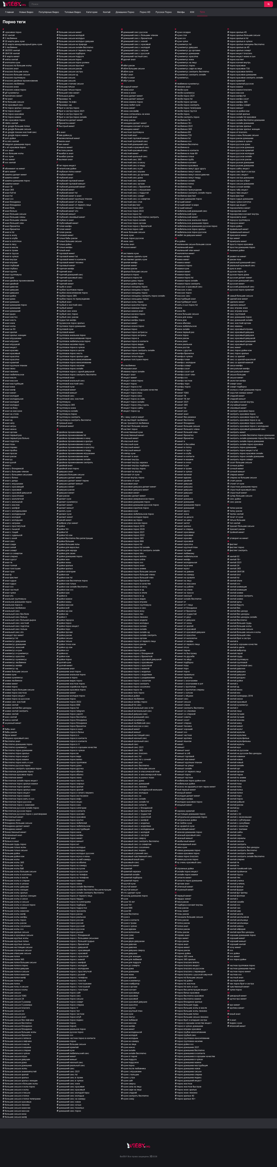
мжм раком (183, 338)
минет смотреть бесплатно (190, 708)
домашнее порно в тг (69, 744)
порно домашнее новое (188, 1068)
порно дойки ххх (185, 1044)
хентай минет (236, 726)
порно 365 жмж (185, 956)
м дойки (181, 241)
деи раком (64, 495)
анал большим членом (15, 220)
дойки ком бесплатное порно (73, 580)
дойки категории (66, 571)
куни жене (128, 974)
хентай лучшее (236, 714)
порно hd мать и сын (187, 986)
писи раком (183, 902)
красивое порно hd (132, 544)
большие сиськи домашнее (18, 1065)
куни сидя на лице (132, 1089)
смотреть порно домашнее (242, 447)
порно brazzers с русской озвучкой (194, 974)
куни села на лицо (132, 1086)
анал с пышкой (12, 529)
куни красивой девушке (135, 1001)
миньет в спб (183, 753)
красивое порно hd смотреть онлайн (141, 550)
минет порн (183, 668)
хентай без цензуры (239, 614)
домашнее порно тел (69, 1011)
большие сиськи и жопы (16, 1089)
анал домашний (12, 311)
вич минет (63, 144)
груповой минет (66, 332)
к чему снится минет (133, 417)
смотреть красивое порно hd (244, 417)
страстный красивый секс (242, 489)
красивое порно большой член (138, 577)
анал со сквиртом (13, 553)
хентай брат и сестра (240, 638)
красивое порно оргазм (135, 638)
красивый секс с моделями (137, 826)
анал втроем (10, 262)
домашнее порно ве (68, 753)
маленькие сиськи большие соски (194, 244)
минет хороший (184, 729)
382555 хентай (12, 50)
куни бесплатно (131, 914)
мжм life (181, 311)
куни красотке (130, 1005)
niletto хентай (11, 123)
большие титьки (66, 86)
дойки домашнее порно (70, 556)
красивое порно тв (132, 689)
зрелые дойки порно (133, 283)
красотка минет (131, 865)
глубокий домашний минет (71, 186)
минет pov (182, 411)
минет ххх (182, 732)
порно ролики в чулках (240, 141)
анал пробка (10, 450)
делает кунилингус (68, 502)
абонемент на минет (14, 168)
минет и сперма (185, 529)
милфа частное (184, 380)
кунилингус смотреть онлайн (191, 74)
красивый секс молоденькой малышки (142, 789)
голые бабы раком (67, 238)
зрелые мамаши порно (134, 308)
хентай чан (234, 908)
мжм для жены (184, 317)
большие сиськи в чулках (17, 1053)
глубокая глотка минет (69, 171)
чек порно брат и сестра (241, 983)
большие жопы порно (15, 920)
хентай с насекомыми (240, 817)
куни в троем (129, 923)
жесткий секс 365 (132, 159)
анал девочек (11, 286)
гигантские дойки (67, 168)
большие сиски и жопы (16, 989)
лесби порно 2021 (186, 96)
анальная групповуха (15, 598)
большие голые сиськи (15, 850)
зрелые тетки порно (133, 356)
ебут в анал (129, 77)
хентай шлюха (236, 926)
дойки (61, 526)
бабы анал (9, 729)
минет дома (183, 495)
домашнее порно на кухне (71, 868)
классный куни (130, 444)
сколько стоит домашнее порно (245, 389)
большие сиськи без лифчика (19, 1020)
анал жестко (10, 317)
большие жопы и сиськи (16, 902)
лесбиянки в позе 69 (187, 153)
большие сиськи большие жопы (20, 1032)
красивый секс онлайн (134, 798)
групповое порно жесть (70, 353)
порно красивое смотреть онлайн (246, 77)
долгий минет (65, 665)
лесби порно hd (184, 99)
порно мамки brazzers (240, 89)
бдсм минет (10, 735)
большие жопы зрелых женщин (20, 895)
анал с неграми (12, 523)
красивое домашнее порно (136, 502)
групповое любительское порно (74, 341)
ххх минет (234, 956)
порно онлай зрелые (239, 114)
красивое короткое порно (136, 508)
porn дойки (10, 138)
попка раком (183, 923)
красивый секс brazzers (135, 753)
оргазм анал (183, 883)
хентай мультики (237, 735)
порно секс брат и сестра (242, 171)
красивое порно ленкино (135, 617)
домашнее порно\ (67, 1026)
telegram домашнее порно (17, 144)
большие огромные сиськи (17, 950)
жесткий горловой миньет (136, 138)
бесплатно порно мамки (16, 759)
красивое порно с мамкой (136, 668)
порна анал (182, 944)
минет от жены (184, 623)
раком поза (235, 259)
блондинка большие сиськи (18, 823)
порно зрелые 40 (185, 1095)
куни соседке (184, 32)
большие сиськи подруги (71, 56)
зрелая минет (130, 265)
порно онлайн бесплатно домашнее (247, 120)
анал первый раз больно (16, 438)
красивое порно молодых (136, 623)
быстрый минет (66, 126)
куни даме (128, 938)
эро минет (234, 1005)
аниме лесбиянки (13, 680)
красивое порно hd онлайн (136, 547)
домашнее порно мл (68, 844)
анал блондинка (12, 202)
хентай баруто (236, 605)
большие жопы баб (14, 868)
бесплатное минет (13, 777)
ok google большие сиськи (17, 129)
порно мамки (236, 86)
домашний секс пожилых (71, 1108)
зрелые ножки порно (133, 326)
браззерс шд (65, 105)
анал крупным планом (15, 365)
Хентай (106, 12)
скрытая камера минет (241, 392)
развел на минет (237, 256)
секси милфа (236, 365)
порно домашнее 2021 (188, 1047)
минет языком (184, 741)
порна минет (183, 947)
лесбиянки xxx (184, 141)
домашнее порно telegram (71, 711)
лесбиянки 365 (184, 129)
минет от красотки (186, 635)
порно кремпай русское (241, 83)
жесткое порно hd (132, 214)
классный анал (130, 441)
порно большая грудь (187, 1005)
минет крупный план (187, 547)
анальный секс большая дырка (20, 620)
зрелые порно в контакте (135, 341)
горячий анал (65, 271)
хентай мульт (236, 729)
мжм (179, 308)
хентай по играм (237, 780)
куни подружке (131, 1062)
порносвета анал (237, 217)
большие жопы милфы (15, 917)
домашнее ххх (65, 1035)
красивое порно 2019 (134, 526)
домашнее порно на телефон (72, 874)
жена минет (129, 108)
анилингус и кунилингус (16, 653)
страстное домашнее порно (243, 486)
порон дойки (235, 226)
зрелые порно (130, 329)
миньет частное (185, 777)
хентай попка (236, 789)
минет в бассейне (186, 444)
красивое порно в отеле (135, 592)
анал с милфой (11, 508)
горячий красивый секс (70, 277)
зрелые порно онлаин (134, 347)
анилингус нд (11, 668)
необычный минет (186, 841)
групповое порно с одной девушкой (76, 371)
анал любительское (14, 374)
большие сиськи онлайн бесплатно (75, 47)
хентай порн (235, 795)
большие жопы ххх (14, 929)
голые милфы (65, 247)
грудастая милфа (67, 320)
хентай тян (234, 877)
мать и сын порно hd (187, 305)
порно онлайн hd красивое (242, 117)
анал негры (10, 426)
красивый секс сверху (134, 838)
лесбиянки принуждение (189, 189)
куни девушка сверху (134, 950)
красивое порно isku (133, 553)
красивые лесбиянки (133, 698)
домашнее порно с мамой (71, 959)
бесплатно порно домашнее (18, 750)
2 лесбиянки (10, 38)
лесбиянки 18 (183, 120)
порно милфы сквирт (239, 105)
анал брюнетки (12, 229)
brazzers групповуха (14, 77)
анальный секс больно (15, 617)
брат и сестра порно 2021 (71, 111)
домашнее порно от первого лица (75, 895)
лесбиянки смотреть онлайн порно (194, 192)
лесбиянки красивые (187, 165)
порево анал (183, 935)
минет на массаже (186, 583)
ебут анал (128, 74)
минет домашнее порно (189, 505)
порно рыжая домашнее (241, 162)
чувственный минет (239, 986)
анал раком (10, 456)
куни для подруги (132, 962)
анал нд (8, 420)
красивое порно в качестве (137, 583)
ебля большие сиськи (134, 68)
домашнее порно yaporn (70, 714)
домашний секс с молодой (136, 47)
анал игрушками (12, 338)
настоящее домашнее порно (191, 814)
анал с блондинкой (14, 468)
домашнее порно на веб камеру (74, 859)
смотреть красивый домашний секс (247, 429)
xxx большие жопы (14, 153)
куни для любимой (132, 959)
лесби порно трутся (187, 111)
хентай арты (235, 602)
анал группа (10, 271)
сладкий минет (237, 395)
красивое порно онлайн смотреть (140, 635)
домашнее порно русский (71, 926)
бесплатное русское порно (17, 811)
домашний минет (67, 1056)
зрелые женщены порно (135, 286)
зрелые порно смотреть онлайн (139, 350)
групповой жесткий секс (71, 383)
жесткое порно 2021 (133, 208)
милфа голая (183, 359)
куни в (126, 917)
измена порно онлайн (134, 371)
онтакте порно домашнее (189, 880)
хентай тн (234, 865)
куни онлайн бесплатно (134, 1053)
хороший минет (237, 938)
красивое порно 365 (133, 538)
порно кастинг (236, 59)
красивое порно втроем (135, 602)
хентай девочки (237, 668)
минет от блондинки (187, 608)
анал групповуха (12, 274)
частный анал (236, 977)
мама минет (183, 259)
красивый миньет (132, 732)
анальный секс (12, 611)
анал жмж (9, 323)
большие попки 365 (14, 959)
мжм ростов (183, 347)
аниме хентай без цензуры (17, 708)
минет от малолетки (187, 638)
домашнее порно (67, 698)
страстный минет (238, 492)
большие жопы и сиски (16, 898)
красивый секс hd (132, 756)
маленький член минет (188, 250)
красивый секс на (132, 795)
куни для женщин (132, 956)
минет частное (184, 735)
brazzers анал (11, 68)
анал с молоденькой (14, 514)
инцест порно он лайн (134, 399)
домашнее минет (67, 692)
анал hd (8, 195)
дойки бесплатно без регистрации (75, 538)
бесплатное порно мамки (17, 795)
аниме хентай (11, 705)
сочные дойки (236, 465)
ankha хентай (11, 59)
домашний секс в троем (70, 1077)
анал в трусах (11, 253)
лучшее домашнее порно (189, 199)
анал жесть (10, 320)
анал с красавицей (14, 486)
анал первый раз (13, 435)
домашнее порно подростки (72, 908)
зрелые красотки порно (135, 305)
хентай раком (236, 805)
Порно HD (145, 12)
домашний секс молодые (71, 1095)
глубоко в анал (66, 220)
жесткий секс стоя (132, 202)
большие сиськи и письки (17, 1092)
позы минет (183, 911)
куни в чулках (130, 926)
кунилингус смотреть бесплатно (193, 71)
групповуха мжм (67, 408)
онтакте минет (184, 877)
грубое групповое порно (70, 289)
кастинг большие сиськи (135, 426)
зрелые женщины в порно (136, 289)
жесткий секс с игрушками (136, 189)
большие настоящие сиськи (18, 947)
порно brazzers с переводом (191, 971)
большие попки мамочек (16, 974)
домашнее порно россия (70, 923)
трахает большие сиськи (241, 526)
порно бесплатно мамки (189, 998)
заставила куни (131, 253)
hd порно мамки (12, 117)
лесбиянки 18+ (184, 123)
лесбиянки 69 (184, 132)
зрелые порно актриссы (135, 332)
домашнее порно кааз (69, 805)
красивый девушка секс (135, 714)
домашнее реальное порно (72, 1029)
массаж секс (183, 295)
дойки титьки (65, 641)
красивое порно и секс (134, 608)
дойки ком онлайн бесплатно (73, 586)
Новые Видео (26, 12)
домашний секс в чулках (71, 1080)
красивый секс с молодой (136, 832)
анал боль (9, 208)
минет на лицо (184, 580)
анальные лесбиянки (15, 608)
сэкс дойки (235, 499)
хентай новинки (237, 756)
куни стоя (182, 35)
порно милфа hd (237, 96)
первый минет (184, 895)
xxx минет (9, 159)
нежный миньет (185, 838)
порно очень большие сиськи (244, 135)
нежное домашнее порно (189, 832)
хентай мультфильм (239, 738)
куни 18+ (127, 905)
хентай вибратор (237, 650)
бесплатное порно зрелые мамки (21, 783)
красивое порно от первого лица (139, 641)
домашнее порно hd (68, 708)
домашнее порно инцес (70, 802)
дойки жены (64, 562)
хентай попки (236, 792)
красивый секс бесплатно (136, 765)
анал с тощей (11, 532)
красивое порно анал (133, 565)
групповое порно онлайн (70, 368)
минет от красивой (186, 629)
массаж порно (184, 292)
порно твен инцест (238, 192)
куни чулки (182, 41)
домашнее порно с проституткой (74, 971)
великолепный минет (69, 138)
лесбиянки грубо (185, 159)
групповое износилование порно (74, 338)
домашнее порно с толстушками (74, 983)
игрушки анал (130, 368)
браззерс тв (64, 99)
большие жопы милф (15, 914)
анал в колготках (13, 241)
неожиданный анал (186, 844)
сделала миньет (237, 305)
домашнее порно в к (68, 735)
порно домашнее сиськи (189, 1071)
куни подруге (130, 1059)
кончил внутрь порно (133, 477)
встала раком (65, 150)
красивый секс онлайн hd (136, 802)
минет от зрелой (185, 626)
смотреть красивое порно (242, 414)
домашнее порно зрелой (70, 789)
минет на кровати (186, 577)
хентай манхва (236, 720)
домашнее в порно (67, 677)
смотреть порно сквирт (241, 459)
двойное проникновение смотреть (75, 462)
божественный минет (15, 832)
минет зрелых (184, 526)
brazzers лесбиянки (14, 83)
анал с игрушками (13, 483)
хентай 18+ (234, 559)
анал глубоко (11, 268)
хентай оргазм (236, 771)
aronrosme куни (12, 62)
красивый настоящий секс (136, 735)
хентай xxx (234, 583)
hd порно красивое (14, 114)
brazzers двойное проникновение (21, 80)
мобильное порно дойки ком (191, 780)
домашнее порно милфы (70, 835)
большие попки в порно (16, 965)
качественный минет (133, 435)
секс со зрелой (237, 356)
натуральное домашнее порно (192, 817)
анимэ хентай (11, 714)
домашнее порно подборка (72, 905)
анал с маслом (12, 505)
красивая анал (130, 483)
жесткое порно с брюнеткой (137, 226)
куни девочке (130, 947)
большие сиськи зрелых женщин (21, 1080)
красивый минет (131, 729)
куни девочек (130, 944)
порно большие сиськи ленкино (192, 1017)
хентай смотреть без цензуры (244, 847)
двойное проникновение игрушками (76, 453)
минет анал (182, 414)
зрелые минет (130, 323)
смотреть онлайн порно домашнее (246, 441)
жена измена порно (133, 102)
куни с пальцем (131, 1074)
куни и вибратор (131, 983)
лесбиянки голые (185, 156)
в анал (61, 132)
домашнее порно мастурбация (74, 829)
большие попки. (12, 983)
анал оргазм (10, 432)
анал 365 (9, 189)
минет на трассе (185, 592)
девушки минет (66, 492)
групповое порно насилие (71, 365)
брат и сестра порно (68, 108)
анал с (7, 465)
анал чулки (10, 592)
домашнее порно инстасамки (73, 795)
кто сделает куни (132, 892)
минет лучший (184, 550)
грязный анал (65, 423)
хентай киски (236, 698)
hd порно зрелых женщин (17, 108)
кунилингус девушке (187, 47)
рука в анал (235, 268)
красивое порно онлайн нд (136, 632)
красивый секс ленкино (135, 786)
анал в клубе (11, 238)
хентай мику (235, 723)
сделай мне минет (238, 299)
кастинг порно (130, 429)
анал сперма (11, 556)
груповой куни (65, 329)
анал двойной (11, 283)
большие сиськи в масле (16, 1044)
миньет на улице (185, 765)
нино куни (182, 847)
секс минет (235, 347)
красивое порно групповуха (137, 605)
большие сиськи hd (14, 1011)
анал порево (10, 447)
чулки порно (235, 989)
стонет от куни (236, 483)
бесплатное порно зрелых (17, 786)
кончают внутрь (131, 459)
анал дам (9, 277)
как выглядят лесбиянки (135, 420)
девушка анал (65, 471)
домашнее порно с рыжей (71, 974)
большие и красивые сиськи (18, 935)
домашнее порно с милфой (72, 962)
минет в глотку (184, 447)
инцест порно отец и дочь (136, 405)
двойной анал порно (68, 468)
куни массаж (129, 1023)
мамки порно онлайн (187, 280)
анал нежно (10, 429)
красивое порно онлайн (135, 629)
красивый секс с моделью (136, 823)
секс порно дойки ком (240, 350)
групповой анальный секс (71, 380)
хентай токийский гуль (240, 868)
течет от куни (236, 517)
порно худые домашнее (241, 199)
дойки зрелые (65, 565)
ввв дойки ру (65, 135)
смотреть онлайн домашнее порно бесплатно (252, 438)
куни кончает (129, 989)
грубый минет (65, 308)
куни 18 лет (129, 902)
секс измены (236, 326)
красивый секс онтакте (135, 805)
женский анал (130, 117)
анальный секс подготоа (16, 626)
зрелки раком (130, 268)
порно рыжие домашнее (241, 165)
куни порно (128, 1065)
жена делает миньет (133, 99)
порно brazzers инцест (188, 965)
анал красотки (11, 359)
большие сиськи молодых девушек (76, 41)
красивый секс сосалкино (136, 847)
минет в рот (183, 465)
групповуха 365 (66, 405)
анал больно (10, 211)
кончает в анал (130, 456)
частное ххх (235, 974)
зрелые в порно (131, 274)
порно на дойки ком (239, 111)
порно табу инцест (238, 189)
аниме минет (11, 683)
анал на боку (11, 408)
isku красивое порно (14, 120)
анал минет (10, 392)
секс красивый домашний (242, 341)
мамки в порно (184, 265)
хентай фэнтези (237, 895)
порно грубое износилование (191, 1032)
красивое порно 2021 (133, 532)
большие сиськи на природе (72, 44)
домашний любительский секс (73, 1053)
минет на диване (185, 571)
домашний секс (66, 1068)
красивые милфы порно (135, 702)
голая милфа (65, 226)
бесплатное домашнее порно (18, 771)
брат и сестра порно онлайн (72, 117)
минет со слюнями (186, 711)
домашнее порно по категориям (74, 902)
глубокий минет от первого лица (74, 205)
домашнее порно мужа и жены (74, 856)
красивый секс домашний (136, 783)
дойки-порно (65, 659)
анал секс (9, 541)
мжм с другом (184, 350)
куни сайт (128, 1080)
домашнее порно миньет (71, 841)
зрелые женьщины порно (136, 299)
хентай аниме (236, 592)
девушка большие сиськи (71, 474)
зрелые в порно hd (132, 277)
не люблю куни (184, 823)
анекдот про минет (14, 635)
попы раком (183, 932)
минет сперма (184, 723)
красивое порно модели (135, 620)
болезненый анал (13, 835)
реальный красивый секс (242, 265)
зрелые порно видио (133, 344)
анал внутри (10, 259)
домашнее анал (66, 668)
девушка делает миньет (70, 483)
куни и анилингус (131, 980)
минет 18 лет (183, 399)
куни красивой (130, 998)
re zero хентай (11, 141)
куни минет (129, 1029)
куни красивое (130, 995)
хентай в (233, 641)
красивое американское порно (138, 499)
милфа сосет (183, 368)
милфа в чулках (185, 356)
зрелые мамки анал (133, 311)
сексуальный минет (239, 371)
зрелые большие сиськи (135, 271)
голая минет (64, 229)
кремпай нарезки (132, 871)
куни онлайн (129, 1050)
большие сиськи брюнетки (17, 1035)
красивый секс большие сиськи (139, 768)
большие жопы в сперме (16, 880)
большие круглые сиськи (17, 944)
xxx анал (9, 150)
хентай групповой (238, 662)
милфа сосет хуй (185, 371)
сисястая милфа (237, 380)
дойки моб (63, 608)
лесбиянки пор (184, 186)
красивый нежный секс (135, 738)
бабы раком (10, 732)
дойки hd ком (65, 535)
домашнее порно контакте (71, 811)
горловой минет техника (70, 262)
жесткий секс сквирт (133, 195)
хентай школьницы (238, 923)
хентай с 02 (235, 814)
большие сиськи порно (70, 59)
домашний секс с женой (135, 41)
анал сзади (10, 544)
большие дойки (12, 853)
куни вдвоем (129, 929)
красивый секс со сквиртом (137, 844)
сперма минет (236, 474)
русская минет (237, 283)
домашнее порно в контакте (72, 741)
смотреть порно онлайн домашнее (246, 456)
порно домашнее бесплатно (191, 1050)
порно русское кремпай (241, 150)
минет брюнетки (185, 438)
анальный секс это (14, 632)
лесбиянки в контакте (188, 150)
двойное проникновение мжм (73, 456)
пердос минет (184, 898)
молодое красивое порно (189, 802)
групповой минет (67, 389)
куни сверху (129, 1083)
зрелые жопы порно (133, 302)
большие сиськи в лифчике (18, 1041)
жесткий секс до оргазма (136, 174)
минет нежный (184, 595)
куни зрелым (129, 977)
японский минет (237, 1026)
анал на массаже (13, 411)
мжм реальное (184, 344)
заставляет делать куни (135, 259)
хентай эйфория (237, 929)
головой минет (65, 235)
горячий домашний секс (70, 274)
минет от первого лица (188, 644)
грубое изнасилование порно (73, 292)
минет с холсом (185, 692)
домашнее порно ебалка (70, 771)
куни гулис (128, 935)
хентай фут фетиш (238, 892)
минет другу (183, 511)
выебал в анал (65, 153)
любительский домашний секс (192, 211)
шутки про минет (238, 998)
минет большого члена (188, 429)
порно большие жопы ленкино (192, 1011)
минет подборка (185, 662)
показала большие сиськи (190, 917)
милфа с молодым (186, 362)
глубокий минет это (68, 211)
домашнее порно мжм (69, 832)
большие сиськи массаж (16, 1111)
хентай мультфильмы (240, 741)
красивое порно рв (132, 647)
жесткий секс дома (133, 177)
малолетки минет (185, 253)
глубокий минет (66, 189)
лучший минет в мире (188, 205)
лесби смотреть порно (188, 117)
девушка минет (66, 486)
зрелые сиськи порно (134, 353)
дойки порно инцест (68, 626)
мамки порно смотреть (188, 283)
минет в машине (185, 459)
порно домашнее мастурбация (192, 1065)
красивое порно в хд (133, 595)
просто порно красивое (241, 244)
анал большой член (14, 223)
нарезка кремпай (185, 811)
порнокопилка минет (239, 208)
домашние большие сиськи (72, 1044)
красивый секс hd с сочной (137, 759)
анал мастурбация (13, 383)
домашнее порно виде (69, 756)
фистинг (233, 544)
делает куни (64, 499)
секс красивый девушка (241, 332)
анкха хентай (11, 720)
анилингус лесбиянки (15, 662)
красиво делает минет (134, 495)
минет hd (181, 408)
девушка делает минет (70, 477)
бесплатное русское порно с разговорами (25, 814)
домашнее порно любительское (74, 826)
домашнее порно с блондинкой (74, 935)
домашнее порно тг (68, 1008)
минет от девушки (186, 620)
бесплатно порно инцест (16, 756)
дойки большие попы (69, 544)
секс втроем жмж (238, 308)
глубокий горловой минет (71, 180)
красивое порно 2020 (134, 529)
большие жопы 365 (14, 862)
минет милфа (183, 559)
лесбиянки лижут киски (189, 171)
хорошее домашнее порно (242, 935)
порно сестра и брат (239, 180)
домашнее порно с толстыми (73, 989)
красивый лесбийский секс (136, 723)
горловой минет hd (68, 256)
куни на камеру (131, 1041)
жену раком (129, 120)
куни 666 (127, 908)
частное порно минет (240, 971)
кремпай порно (130, 880)
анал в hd (9, 232)
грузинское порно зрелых (71, 323)
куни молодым (130, 1038)
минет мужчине (185, 565)
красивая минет (131, 492)
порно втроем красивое (189, 1029)
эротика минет (236, 1008)
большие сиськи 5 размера (18, 1005)
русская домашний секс (241, 280)
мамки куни (183, 268)
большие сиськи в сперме (17, 1050)
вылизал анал (65, 159)
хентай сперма (236, 859)
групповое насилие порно (71, 344)
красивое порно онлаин (135, 626)
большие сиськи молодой (71, 35)
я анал (232, 1020)
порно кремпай (237, 80)
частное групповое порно (242, 965)
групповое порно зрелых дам (73, 356)
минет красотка (185, 544)
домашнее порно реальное (72, 917)
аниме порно (11, 686)
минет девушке (184, 489)
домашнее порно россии (70, 920)
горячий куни (65, 280)
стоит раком (235, 480)
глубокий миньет (67, 214)
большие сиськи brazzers (17, 1008)
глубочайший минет (68, 223)
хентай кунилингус (238, 705)
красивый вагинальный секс (137, 711)
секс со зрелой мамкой (241, 362)
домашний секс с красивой (136, 44)
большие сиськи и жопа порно (19, 1086)
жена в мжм (129, 92)
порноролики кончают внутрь (244, 214)
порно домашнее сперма (189, 1074)
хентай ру (234, 808)
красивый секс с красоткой (137, 817)
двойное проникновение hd (72, 435)
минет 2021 (182, 402)
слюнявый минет (237, 408)
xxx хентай (10, 162)
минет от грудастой (186, 614)
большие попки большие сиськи (20, 962)
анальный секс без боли (16, 614)
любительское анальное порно (192, 220)
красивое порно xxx (133, 562)
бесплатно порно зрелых (16, 753)
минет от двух (184, 617)
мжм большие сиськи (188, 314)
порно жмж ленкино (187, 1092)
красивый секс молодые (135, 792)
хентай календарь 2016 (241, 695)
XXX (192, 12)
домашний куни (66, 1050)
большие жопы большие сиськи (20, 871)
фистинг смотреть (238, 550)
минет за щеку (184, 520)
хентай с (233, 811)
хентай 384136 (236, 571)
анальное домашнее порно (17, 602)
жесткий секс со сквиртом (136, 199)
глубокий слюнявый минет (71, 217)
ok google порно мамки (16, 135)
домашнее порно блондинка (72, 720)
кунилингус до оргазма (188, 50)
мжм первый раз (185, 332)
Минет (180, 389)
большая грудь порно (15, 844)
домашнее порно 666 (69, 705)
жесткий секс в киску (134, 162)
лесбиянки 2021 (185, 126)
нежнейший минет (186, 829)
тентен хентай (236, 514)
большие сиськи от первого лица (74, 50)
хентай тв (234, 862)
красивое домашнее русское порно (141, 505)
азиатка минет (11, 177)
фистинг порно (236, 547)
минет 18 (181, 395)
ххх (231, 950)
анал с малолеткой (14, 499)
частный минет (237, 980)
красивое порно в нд (133, 589)
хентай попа (235, 786)
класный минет (130, 438)
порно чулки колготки (240, 202)
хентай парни (236, 774)
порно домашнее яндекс (189, 1077)
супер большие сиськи (240, 495)
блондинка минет (13, 829)
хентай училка (236, 880)
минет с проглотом (186, 686)
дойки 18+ (63, 529)
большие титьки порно (69, 89)
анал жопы (10, 326)
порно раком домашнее (241, 138)
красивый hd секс (132, 705)
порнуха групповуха (239, 220)
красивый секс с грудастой (137, 814)
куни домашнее (131, 971)
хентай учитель (237, 883)
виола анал (64, 141)
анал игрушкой (12, 344)
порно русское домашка (241, 147)
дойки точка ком (67, 644)
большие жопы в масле (16, 877)
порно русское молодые (241, 153)
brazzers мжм (11, 86)
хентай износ (236, 689)
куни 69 (127, 911)
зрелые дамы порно (133, 280)
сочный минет (236, 468)
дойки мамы (64, 602)
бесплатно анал (12, 741)
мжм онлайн (183, 329)
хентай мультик (237, 732)
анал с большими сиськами (18, 474)
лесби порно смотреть (188, 105)
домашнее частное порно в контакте (76, 1038)
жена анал (128, 89)
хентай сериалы (237, 838)
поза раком (183, 908)
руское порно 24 (237, 271)
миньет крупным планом (189, 762)
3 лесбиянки (10, 47)
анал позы (9, 444)
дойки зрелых (65, 568)
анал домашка (11, 302)
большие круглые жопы (16, 938)
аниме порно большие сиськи (19, 689)
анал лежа (9, 368)
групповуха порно (67, 414)
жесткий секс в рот (133, 168)
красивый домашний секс (136, 717)
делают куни (64, 514)
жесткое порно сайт (133, 229)
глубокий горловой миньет (71, 183)
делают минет (65, 517)
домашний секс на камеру (71, 1098)
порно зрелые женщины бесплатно (246, 44)
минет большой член (187, 432)
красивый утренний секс (135, 853)
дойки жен (64, 559)
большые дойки (66, 96)
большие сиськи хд (68, 74)
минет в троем (184, 468)
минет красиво (184, 538)
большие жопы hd (13, 865)
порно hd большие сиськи (190, 977)
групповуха (64, 402)
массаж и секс (184, 289)
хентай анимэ (236, 598)
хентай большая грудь (240, 623)
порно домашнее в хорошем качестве (196, 1056)
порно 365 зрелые (186, 959)
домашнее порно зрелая (70, 786)
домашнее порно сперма (71, 1005)
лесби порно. (183, 114)
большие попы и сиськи (16, 986)
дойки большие (66, 541)
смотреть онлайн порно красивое (246, 444)
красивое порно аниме (134, 568)
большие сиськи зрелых (16, 1077)
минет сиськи (184, 702)
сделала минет (237, 302)
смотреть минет (237, 432)
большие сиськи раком (70, 68)
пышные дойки (236, 250)
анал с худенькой (13, 535)
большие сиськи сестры (70, 71)
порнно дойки (184, 953)
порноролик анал (238, 211)
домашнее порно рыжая (70, 932)
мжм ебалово (184, 323)
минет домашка (185, 499)
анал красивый (12, 353)
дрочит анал (129, 59)
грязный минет (66, 426)
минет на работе (185, 586)
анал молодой (11, 402)
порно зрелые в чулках (241, 41)
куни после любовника (134, 1068)
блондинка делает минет (17, 826)
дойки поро (64, 629)
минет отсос (183, 647)
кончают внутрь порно (134, 468)
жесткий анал (130, 135)
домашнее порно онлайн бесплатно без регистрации (84, 889)
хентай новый (236, 762)
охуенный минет (185, 889)
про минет (234, 238)
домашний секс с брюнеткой (137, 38)
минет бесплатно (185, 420)
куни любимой (130, 1020)
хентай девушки (237, 674)
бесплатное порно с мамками (19, 805)
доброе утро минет (68, 523)
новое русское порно (187, 859)
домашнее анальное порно (72, 674)
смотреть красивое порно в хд (244, 420)
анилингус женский (14, 647)
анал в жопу (10, 235)
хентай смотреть (237, 844)
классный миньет (132, 450)
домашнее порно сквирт (70, 1001)
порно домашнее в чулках (190, 1059)
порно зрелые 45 (238, 32)
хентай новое (236, 759)
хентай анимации (238, 586)
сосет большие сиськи (240, 462)
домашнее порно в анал (70, 729)
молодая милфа (185, 798)
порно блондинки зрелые (189, 1001)
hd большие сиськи (14, 102)
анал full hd (10, 192)
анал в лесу (10, 244)
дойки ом (63, 614)
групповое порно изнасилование (74, 359)
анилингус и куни (13, 650)
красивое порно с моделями (137, 674)
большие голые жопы (15, 847)
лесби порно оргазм (187, 102)
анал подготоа (11, 441)
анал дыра (9, 314)
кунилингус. (183, 77)
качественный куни (133, 432)
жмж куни (128, 235)
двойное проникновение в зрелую (75, 441)
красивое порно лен (133, 614)
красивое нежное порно (135, 523)
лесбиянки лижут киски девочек (193, 174)
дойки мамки (65, 598)
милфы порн (183, 383)
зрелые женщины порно (135, 292)
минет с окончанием (187, 680)
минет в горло (184, 450)
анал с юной (10, 538)
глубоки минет (65, 174)
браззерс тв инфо (67, 102)
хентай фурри (236, 889)
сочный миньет (237, 471)
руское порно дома (239, 274)
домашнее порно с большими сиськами (78, 938)
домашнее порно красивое (72, 817)
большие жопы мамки (15, 908)
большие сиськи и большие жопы (21, 1083)
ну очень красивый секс (189, 862)
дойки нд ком (65, 611)
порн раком (183, 941)
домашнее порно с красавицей (74, 950)
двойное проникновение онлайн (74, 459)
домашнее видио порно (70, 680)
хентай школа (236, 914)
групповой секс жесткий (71, 399)
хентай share (235, 580)
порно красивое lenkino (241, 71)
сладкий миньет (237, 399)
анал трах (9, 571)
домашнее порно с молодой (72, 965)
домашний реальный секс (71, 1065)
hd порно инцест (12, 111)
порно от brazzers (238, 132)
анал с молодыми (13, 520)
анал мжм (9, 386)
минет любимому (185, 553)
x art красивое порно (15, 147)
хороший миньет (237, 941)
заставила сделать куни (135, 256)
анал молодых (11, 405)
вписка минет (65, 147)
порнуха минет (237, 223)
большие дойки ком (14, 856)
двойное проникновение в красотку (76, 447)
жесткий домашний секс (135, 144)
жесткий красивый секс (135, 150)
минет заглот (183, 523)
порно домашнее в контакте (191, 1053)
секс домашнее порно (240, 317)
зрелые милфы (130, 317)
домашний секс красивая (71, 1086)
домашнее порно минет (70, 838)
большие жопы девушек (16, 886)
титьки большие (237, 520)
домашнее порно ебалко (70, 774)
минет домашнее (185, 502)
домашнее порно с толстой (72, 980)
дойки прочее (65, 632)
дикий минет (65, 520)
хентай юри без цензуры (241, 932)
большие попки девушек (16, 968)
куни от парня (130, 1056)
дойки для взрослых (68, 547)
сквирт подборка (238, 386)
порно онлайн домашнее (241, 123)
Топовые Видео (72, 12)
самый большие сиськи (241, 295)
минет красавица (185, 532)
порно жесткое (184, 1083)
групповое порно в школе (71, 350)
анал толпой (10, 565)
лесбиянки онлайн (186, 180)
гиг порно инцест (67, 165)
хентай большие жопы (240, 626)
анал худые (10, 580)
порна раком (183, 950)
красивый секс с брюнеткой (137, 811)
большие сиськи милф (15, 1117)
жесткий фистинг (131, 205)
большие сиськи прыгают (71, 65)
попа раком (183, 920)
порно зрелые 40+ (186, 1098)
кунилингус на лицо (187, 62)
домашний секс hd (67, 1074)
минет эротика (184, 738)
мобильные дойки (186, 783)
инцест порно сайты (133, 408)
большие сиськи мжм (15, 1114)
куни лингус (129, 1017)
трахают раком (237, 529)
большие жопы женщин (16, 889)
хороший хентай (237, 944)
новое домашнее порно (188, 850)
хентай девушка (237, 671)
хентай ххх (234, 905)
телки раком (235, 508)
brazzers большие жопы (16, 71)
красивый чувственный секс (137, 856)
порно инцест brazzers (240, 53)
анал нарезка (11, 417)
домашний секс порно (69, 1111)
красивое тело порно (133, 692)
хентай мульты (236, 744)
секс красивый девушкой (242, 338)
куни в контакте (131, 920)
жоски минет (129, 247)
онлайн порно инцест (187, 871)
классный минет (131, 447)
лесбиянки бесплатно (187, 144)
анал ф (8, 574)
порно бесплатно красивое (190, 995)
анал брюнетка (12, 226)
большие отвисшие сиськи (17, 953)
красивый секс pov (133, 762)
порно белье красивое (188, 992)
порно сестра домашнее (241, 177)
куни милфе (129, 1026)
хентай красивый (238, 702)
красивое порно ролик (134, 650)
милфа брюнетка (185, 353)
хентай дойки (236, 680)
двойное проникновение (70, 432)
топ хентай (234, 523)
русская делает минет (240, 277)
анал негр (9, 423)
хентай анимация (238, 589)
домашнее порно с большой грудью (76, 941)
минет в (181, 441)
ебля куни (128, 71)
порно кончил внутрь (240, 62)
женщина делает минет (135, 123)
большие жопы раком (15, 923)
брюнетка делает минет (70, 120)
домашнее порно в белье (71, 732)
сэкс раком (235, 502)
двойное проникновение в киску (74, 444)
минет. (180, 744)
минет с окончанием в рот (190, 683)
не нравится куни (185, 826)
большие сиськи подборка (71, 53)
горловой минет (66, 253)
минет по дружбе (185, 656)
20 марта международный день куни (23, 44)
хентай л (233, 708)
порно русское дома (239, 144)
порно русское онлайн (240, 156)
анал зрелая (10, 332)
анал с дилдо (11, 480)
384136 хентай (12, 53)
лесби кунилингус (186, 92)
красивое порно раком (134, 644)
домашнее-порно (67, 1041)
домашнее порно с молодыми (73, 968)
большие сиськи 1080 (15, 995)
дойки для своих (66, 553)
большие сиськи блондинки (18, 1026)
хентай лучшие (236, 717)
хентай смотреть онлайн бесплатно (246, 856)
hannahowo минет (13, 96)
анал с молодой (12, 517)
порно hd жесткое (186, 983)
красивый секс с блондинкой (137, 808)
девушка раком (66, 489)
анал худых (10, 583)
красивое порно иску (133, 611)
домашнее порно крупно (70, 820)
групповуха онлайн (68, 411)
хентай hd (234, 577)
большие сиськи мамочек (17, 1108)
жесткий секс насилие (134, 180)
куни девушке (130, 953)
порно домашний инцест (189, 1080)
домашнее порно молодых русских (76, 853)
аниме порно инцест (14, 695)
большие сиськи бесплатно (18, 1023)
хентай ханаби (236, 902)
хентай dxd (235, 574)
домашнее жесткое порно (71, 683)
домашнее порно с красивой (72, 953)
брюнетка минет (66, 123)
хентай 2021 (235, 562)
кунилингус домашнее (188, 53)
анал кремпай (11, 362)
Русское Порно (164, 12)
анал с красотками (14, 495)
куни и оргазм (130, 986)
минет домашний (185, 508)
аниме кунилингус (13, 677)
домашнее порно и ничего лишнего (75, 792)
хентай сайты (236, 832)
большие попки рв (13, 980)
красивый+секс (131, 862)
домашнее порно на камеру (72, 865)
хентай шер (235, 911)
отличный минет (185, 886)
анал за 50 (9, 329)
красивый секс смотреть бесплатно (141, 841)
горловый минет (66, 265)
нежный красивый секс (189, 835)
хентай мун (235, 747)
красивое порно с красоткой (137, 665)
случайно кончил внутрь (241, 402)
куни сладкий (130, 1092)
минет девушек (184, 483)
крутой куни (129, 883)
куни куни (128, 1014)
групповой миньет (67, 392)
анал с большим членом (16, 471)
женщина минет (131, 129)
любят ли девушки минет (189, 235)
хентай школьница (238, 920)
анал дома (9, 299)
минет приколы (184, 677)
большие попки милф (15, 977)
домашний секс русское (135, 32)
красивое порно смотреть (136, 683)
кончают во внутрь (132, 471)
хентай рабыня (236, 802)
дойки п (62, 617)
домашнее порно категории (72, 808)
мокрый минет (184, 792)
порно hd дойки (185, 980)
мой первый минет (186, 789)
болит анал (10, 838)
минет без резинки (186, 417)
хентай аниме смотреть (241, 595)
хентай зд (234, 686)
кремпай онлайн (131, 874)
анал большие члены (14, 217)
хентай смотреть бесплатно (243, 850)
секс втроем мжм (238, 311)
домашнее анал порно (69, 671)
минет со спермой (186, 714)
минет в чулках (184, 471)
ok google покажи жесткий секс (20, 132)
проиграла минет (238, 241)
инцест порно (130, 383)
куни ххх (181, 38)
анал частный (11, 589)
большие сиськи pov (14, 1014)
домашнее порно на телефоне (73, 877)
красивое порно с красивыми (138, 662)
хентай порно (236, 798)
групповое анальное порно (72, 335)
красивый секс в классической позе (141, 771)
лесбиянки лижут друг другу (191, 168)
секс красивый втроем (241, 329)
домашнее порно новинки (71, 880)
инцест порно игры (132, 392)
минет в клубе (184, 453)
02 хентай (9, 35)
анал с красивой (12, 489)
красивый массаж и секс (136, 726)
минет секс (182, 698)
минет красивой (185, 541)
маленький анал (185, 247)
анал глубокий (11, 265)
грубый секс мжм (67, 311)
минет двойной (184, 480)
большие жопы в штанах (16, 883)
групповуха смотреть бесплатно (74, 420)
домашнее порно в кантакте (72, 738)
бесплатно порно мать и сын (18, 762)
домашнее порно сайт (69, 992)
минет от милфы (185, 641)
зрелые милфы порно (134, 320)
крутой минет (130, 886)
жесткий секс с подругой (136, 192)
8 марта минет (11, 56)
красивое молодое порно (135, 517)
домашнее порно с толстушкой (74, 986)
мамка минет (183, 262)
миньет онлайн (184, 768)
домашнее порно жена (70, 777)
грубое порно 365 (67, 295)
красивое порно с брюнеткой (137, 656)
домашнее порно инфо (69, 798)
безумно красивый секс (16, 738)
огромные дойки (185, 868)
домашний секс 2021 (69, 1071)
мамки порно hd (185, 277)
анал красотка (11, 356)
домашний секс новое (69, 1101)
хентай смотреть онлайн (241, 853)
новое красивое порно (188, 853)
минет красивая (185, 535)
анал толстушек (12, 568)
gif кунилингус (11, 92)
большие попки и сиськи (16, 971)
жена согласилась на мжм (136, 114)
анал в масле (11, 247)
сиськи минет (236, 377)
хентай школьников (239, 917)
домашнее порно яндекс (70, 1020)
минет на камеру (185, 574)
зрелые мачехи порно (134, 314)
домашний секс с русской (136, 53)
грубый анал (64, 302)
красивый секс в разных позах (138, 777)
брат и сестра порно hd (70, 114)
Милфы (181, 12)
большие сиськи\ (67, 80)
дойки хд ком (65, 647)
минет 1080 (183, 392)
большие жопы (12, 859)
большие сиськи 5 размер (17, 1001)
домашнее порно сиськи (70, 998)
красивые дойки (131, 695)
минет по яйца (184, 659)
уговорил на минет (238, 538)
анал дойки (10, 295)
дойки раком (65, 635)
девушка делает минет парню (73, 480)
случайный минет (238, 405)
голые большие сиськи (70, 241)
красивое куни (130, 511)
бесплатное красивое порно (18, 774)
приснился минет (238, 235)
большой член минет (68, 92)
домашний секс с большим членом (140, 35)
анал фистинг (11, 577)
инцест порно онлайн (133, 402)
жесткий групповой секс (135, 141)
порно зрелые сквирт (240, 50)
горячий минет (66, 283)
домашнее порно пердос (71, 898)
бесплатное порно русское (17, 802)
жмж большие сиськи (134, 232)
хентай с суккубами (239, 823)
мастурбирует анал (187, 302)
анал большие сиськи (15, 214)
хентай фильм (236, 886)
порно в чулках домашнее (190, 1026)
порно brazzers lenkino (188, 962)
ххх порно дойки (237, 959)
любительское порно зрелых (191, 229)
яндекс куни (235, 1023)
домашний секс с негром (135, 50)
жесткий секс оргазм (134, 183)
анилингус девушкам (15, 641)
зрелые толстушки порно (135, 359)
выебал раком (65, 156)
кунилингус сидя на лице (189, 68)
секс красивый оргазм (240, 344)
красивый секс (130, 744)
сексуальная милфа (239, 368)
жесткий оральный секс (135, 156)
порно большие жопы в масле (192, 1008)
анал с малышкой (13, 502)
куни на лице (129, 1044)
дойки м (62, 595)
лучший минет (184, 202)
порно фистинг (236, 195)
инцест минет (130, 377)
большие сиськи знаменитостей (20, 1071)
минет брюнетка (185, 435)
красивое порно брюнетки (136, 580)
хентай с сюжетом (238, 826)
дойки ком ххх (65, 589)
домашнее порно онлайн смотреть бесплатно (81, 892)
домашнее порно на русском (73, 871)
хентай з (233, 683)
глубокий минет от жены (70, 202)
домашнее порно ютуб (69, 1017)
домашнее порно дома (70, 765)
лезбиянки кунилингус (188, 83)
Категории (91, 12)
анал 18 (8, 186)
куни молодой (130, 1035)
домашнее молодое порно (71, 695)
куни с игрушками (132, 1071)
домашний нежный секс (70, 1062)
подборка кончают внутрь (190, 905)
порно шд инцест (238, 205)
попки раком (183, 929)
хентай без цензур (238, 611)
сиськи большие (237, 374)
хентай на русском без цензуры (245, 753)
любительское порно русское (191, 232)
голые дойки (64, 244)
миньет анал (183, 750)
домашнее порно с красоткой (73, 956)
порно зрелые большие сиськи (244, 35)
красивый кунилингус (134, 720)
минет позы (183, 665)
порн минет (183, 938)
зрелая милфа (130, 262)
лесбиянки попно (185, 183)
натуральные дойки (187, 820)
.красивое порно (12, 32)
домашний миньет (67, 1059)
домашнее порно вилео (70, 759)
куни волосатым (131, 932)
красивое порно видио (134, 598)
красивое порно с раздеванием (139, 677)
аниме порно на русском (17, 698)
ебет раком (129, 65)
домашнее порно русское (71, 929)
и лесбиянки (129, 365)
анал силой (10, 547)
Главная (9, 12)
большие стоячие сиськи (71, 83)
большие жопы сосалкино (17, 926)
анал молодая (11, 395)
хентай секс (235, 835)
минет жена (183, 514)
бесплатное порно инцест (17, 792)
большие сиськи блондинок (18, 1029)
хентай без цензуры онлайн (243, 617)
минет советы (184, 717)
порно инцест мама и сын (242, 56)
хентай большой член (240, 635)
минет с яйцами (185, 695)
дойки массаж (65, 605)
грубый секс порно (68, 314)
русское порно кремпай (241, 289)
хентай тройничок (238, 871)
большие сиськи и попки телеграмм (22, 1098)
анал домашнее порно (15, 305)
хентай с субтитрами (239, 820)
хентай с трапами (238, 829)
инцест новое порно (133, 380)
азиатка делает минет (15, 174)
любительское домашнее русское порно (197, 226)
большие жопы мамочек (16, 911)
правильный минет (238, 229)
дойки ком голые (67, 583)
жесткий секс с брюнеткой (136, 186)
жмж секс (128, 241)
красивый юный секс (133, 859)
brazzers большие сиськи (17, 74)
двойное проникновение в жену (74, 438)
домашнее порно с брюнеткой (73, 944)
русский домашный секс (241, 286)
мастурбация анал (186, 299)
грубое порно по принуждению (74, 299)
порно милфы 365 (238, 102)
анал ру (8, 459)
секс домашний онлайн (241, 320)
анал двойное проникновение (19, 280)
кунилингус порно (186, 65)
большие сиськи (12, 992)
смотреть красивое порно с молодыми (248, 426)
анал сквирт (10, 550)
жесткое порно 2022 (133, 211)
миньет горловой (185, 756)
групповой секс (66, 395)
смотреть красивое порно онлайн (246, 423)
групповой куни (66, 386)
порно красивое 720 (239, 68)
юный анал (234, 1014)
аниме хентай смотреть (16, 711)
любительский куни (186, 214)
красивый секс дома (133, 780)
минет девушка (184, 486)
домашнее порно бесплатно (72, 717)
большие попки (12, 956)
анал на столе (11, 414)
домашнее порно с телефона (72, 977)
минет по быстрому (187, 653)
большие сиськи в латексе (17, 1038)
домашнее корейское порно (72, 686)
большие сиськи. (67, 77)
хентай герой (236, 653)
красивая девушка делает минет (139, 486)
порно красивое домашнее (242, 74)
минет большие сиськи (188, 426)
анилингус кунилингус (15, 659)
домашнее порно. (67, 1023)
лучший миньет (184, 208)
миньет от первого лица (189, 771)
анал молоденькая (13, 399)
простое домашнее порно (242, 247)
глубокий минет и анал (69, 195)
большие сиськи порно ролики (73, 62)
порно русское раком (240, 159)
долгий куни (64, 662)
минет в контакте (185, 456)
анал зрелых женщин (15, 335)
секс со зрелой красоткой (242, 359)
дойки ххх (63, 650)
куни (125, 898)
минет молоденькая (187, 562)
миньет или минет (186, 759)
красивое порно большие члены (139, 574)
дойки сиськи (65, 638)
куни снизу (128, 1098)
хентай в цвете (236, 647)
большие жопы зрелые (16, 892)
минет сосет (183, 720)
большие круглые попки (16, 941)
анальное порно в (13, 605)
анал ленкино (11, 371)
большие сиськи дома (15, 1062)
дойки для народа (67, 550)
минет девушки (184, 492)
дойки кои (63, 574)
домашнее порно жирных (71, 783)
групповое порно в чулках (71, 347)
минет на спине (184, 589)
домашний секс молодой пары (73, 1092)
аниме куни (10, 674)
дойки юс (63, 653)
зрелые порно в (131, 338)
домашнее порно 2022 (69, 702)
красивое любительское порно (138, 514)
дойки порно (64, 623)
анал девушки (11, 292)
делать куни (64, 511)
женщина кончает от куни (136, 126)
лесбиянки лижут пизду (189, 177)
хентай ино (234, 692)
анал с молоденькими (15, 511)
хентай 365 (235, 568)
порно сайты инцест (239, 168)
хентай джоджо (237, 677)
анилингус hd (11, 638)
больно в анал (11, 841)
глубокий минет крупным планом (75, 199)
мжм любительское (187, 326)
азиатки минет (11, 183)
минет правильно (185, 674)
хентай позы (235, 783)
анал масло (10, 377)
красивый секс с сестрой (136, 835)
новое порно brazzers (187, 856)
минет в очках (184, 462)
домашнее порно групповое (72, 762)
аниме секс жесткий (14, 702)
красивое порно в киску (135, 586)
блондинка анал (12, 820)
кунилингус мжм (185, 59)
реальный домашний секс (242, 262)
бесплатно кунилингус (15, 747)
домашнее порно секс (69, 995)
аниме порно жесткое (15, 692)
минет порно (183, 671)
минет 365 (182, 405)
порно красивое (237, 65)
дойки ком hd (65, 577)
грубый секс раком (68, 317)
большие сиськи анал (15, 1017)
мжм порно (183, 335)
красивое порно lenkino (134, 556)
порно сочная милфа (239, 186)
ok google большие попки (17, 126)
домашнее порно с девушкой (73, 947)
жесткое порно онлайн (134, 220)
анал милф (9, 389)
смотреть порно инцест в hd (243, 450)
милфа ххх (182, 377)
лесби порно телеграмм (189, 108)
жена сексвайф (131, 111)
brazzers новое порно (15, 89)
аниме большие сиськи (16, 671)
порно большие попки (188, 1014)
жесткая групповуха (133, 132)
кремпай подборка (132, 877)
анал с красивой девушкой (18, 492)
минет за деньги (185, 517)
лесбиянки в (183, 147)
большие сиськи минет (70, 32)
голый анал (64, 250)
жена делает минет (133, 96)
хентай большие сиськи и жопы (245, 632)
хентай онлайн (236, 765)
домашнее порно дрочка (71, 768)
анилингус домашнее (15, 644)
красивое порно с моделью (137, 671)
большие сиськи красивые (17, 1101)
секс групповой (237, 314)
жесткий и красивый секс (136, 147)
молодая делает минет (188, 795)
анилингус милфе (13, 665)
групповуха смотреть (69, 417)
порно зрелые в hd (238, 38)
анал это (8, 595)
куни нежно (129, 1047)
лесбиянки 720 (184, 135)
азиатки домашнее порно (17, 180)
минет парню (183, 650)
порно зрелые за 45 (239, 47)
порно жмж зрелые (187, 1089)
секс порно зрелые (239, 353)
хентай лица (235, 711)
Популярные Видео (49, 12)
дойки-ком (64, 656)
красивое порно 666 (133, 541)
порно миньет (236, 108)
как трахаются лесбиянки (136, 423)
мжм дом (182, 320)
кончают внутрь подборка (136, 465)
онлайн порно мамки (187, 874)
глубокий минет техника (70, 208)
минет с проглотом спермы (190, 689)
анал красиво (11, 350)
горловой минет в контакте (72, 259)
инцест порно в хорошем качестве (140, 389)
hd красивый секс (13, 105)
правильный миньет (239, 232)
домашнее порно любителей (72, 823)
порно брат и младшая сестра (192, 1020)
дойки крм (64, 592)
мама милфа (183, 256)
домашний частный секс (135, 56)
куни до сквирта (131, 965)
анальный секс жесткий (16, 623)
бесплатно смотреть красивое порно (22, 768)
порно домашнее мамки (189, 1062)
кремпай (127, 868)
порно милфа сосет (239, 99)
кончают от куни (131, 474)
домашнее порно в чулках (71, 750)
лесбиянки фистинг (186, 195)
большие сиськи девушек (17, 1059)
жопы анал (128, 244)
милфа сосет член (186, 374)
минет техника (184, 726)
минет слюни (183, 705)
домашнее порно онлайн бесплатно (76, 886)
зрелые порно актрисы (134, 335)
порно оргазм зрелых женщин (244, 129)
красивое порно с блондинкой (138, 653)
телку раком (235, 511)
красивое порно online (134, 559)
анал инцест (10, 347)
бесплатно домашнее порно (18, 744)
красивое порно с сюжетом (137, 680)
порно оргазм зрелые (240, 126)
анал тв (8, 562)
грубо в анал (65, 286)
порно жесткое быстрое (189, 1086)
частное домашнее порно (242, 968)
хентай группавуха (238, 659)
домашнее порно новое (70, 883)
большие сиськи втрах (15, 1056)
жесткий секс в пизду (134, 165)
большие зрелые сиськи (16, 932)
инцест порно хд (131, 411)
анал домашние (12, 308)
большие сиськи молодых (71, 38)
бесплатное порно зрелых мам (19, 789)
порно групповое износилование (193, 1038)
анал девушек (11, 289)
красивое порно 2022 (134, 535)
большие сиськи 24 (14, 998)
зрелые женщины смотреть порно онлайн (144, 295)
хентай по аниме (237, 777)
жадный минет (130, 86)
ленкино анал (183, 86)
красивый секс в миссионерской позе (142, 774)
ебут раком (129, 80)
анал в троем (11, 250)
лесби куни (182, 89)
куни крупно (129, 1008)
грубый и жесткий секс (70, 305)
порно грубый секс (186, 1035)
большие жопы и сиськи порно (19, 905)
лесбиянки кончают (186, 162)
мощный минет (184, 805)
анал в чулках (11, 256)
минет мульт (183, 568)
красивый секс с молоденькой (138, 829)
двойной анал (65, 465)
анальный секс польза (15, 629)
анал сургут (10, 559)
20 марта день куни (14, 41)
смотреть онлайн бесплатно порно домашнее (252, 435)
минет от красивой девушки (191, 632)
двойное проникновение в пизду (74, 450)
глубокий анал (65, 177)
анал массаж (11, 380)
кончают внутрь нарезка (135, 462)
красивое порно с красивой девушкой (142, 659)
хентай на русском (238, 750)
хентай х (233, 898)
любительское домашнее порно (192, 223)
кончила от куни (131, 480)
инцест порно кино (132, 395)
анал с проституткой (14, 526)
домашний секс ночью (69, 1105)
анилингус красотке (14, 656)
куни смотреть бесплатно (136, 1095)
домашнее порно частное (71, 1014)
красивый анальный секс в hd (138, 708)
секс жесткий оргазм (240, 323)
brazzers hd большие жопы (18, 65)
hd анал (8, 99)
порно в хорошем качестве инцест (194, 1023)
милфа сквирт (184, 365)
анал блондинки (12, 205)
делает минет (65, 505)
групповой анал (66, 377)
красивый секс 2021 (133, 747)
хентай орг (234, 768)
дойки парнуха (66, 620)
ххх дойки (234, 953)
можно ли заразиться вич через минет (196, 786)
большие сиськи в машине (17, 1047)
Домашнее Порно (125, 12)
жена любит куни (131, 105)
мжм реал (182, 341)
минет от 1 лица (185, 605)
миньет (180, 747)
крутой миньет (130, 889)
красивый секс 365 (133, 750)
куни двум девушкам (134, 941)
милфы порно (184, 386)
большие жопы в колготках (18, 874)
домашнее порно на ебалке (72, 862)
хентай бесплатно (238, 620)
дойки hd (63, 532)
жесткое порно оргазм (134, 223)
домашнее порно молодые (71, 847)
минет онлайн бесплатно (189, 598)
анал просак (10, 453)
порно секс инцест (238, 174)
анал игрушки (11, 341)
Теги (202, 12)
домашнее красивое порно (72, 689)
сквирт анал (235, 383)
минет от (181, 602)
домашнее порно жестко (71, 780)
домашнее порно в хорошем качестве (77, 747)
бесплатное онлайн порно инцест (21, 780)
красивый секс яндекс (134, 850)
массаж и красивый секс (189, 286)
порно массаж (236, 92)
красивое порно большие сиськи (139, 571)
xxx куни (9, 156)
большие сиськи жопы (15, 1068)
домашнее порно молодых (71, 850)
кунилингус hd (184, 44)
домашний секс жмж (69, 1083)
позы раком (183, 914)
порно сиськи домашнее (241, 183)
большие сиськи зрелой (16, 1074)
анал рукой (10, 462)
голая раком (64, 232)
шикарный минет (238, 995)
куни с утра (129, 1077)
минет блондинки (185, 423)
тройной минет (236, 532)
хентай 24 (234, 565)
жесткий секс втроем (134, 171)
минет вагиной (184, 474)
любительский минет (187, 217)
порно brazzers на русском (190, 968)
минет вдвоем (184, 477)
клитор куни (129, 453)
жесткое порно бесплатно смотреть (141, 217)
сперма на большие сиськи (243, 477)
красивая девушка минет (136, 489)
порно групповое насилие (190, 1041)
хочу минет (235, 947)
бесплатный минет (13, 817)
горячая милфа (66, 268)
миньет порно (184, 774)
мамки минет (183, 271)
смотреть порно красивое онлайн (246, 453)
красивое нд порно (132, 520)
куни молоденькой (132, 1032)
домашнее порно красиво (71, 814)
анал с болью (11, 477)
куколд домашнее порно (135, 895)
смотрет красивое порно (241, 411)
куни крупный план (132, 1011)
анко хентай (10, 717)
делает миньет (66, 508)
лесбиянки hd (184, 138)
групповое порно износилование (74, 362)
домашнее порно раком (70, 914)
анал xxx (9, 199)
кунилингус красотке (187, 56)
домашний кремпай (68, 1047)
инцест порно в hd (132, 386)
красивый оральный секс (136, 741)
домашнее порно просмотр (72, 911)
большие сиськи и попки (16, 1095)
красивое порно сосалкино (136, 686)
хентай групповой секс (240, 665)
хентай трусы (236, 874)
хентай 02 (234, 556)
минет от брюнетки (186, 611)
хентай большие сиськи (241, 629)
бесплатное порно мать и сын (19, 798)
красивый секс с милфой (135, 820)
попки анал (182, 926)
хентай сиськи (236, 841)
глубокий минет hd (67, 192)
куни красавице (131, 992)
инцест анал (129, 374)
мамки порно (183, 274)
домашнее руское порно (70, 1032)
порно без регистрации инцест (192, 989)
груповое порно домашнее (71, 326)
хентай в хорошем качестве (243, 644)
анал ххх (9, 586)
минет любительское (187, 556)
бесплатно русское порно (17, 765)
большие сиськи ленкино (17, 1105)
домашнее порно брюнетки (72, 726)
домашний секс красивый (71, 1089)
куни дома (128, 968)
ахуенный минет (12, 723)
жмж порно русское (133, 238)
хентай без (234, 608)
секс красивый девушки (241, 335)
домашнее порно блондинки (72, 723)
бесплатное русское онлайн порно (21, 808)
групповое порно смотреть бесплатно (77, 374)
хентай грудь (236, 656)
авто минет (10, 171)
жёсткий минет (130, 153)
